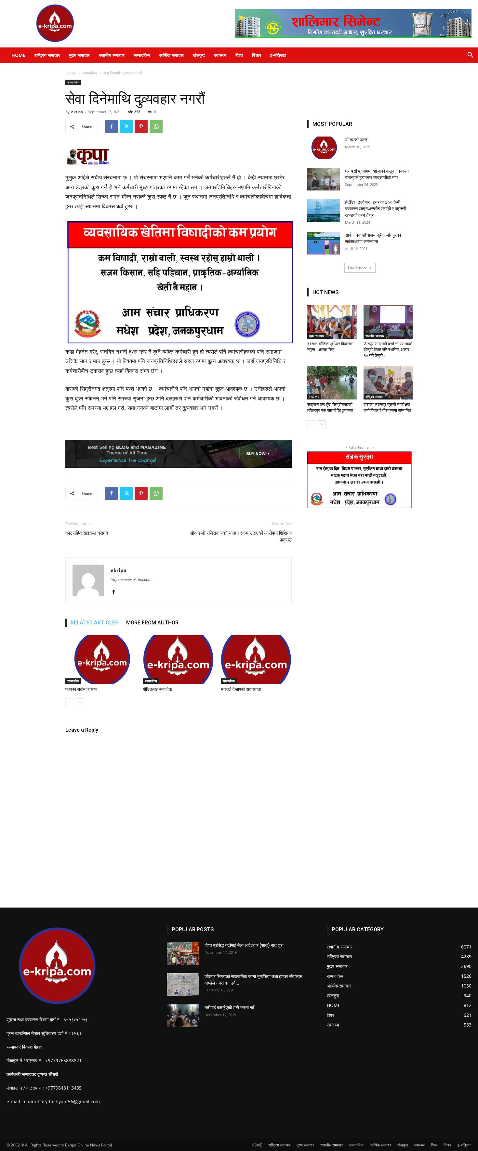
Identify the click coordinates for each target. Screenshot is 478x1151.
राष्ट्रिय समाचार (47, 55)
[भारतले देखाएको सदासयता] (256, 659)
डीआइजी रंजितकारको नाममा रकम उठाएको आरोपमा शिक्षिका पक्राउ (241, 536)
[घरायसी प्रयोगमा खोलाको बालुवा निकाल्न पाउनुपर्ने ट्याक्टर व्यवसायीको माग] (323, 179)
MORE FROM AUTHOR (152, 623)
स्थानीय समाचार (112, 55)
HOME (18, 55)
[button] (470, 56)
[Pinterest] (141, 126)
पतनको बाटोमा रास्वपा (81, 689)
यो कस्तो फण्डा (356, 139)
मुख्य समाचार (79, 55)
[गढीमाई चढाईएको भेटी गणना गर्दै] (183, 1015)
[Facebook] (111, 126)
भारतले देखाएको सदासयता (241, 689)
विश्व (239, 55)
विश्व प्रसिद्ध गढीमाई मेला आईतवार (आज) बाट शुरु (244, 945)
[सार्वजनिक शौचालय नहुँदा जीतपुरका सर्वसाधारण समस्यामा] (323, 243)
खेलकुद (199, 55)
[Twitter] (126, 126)
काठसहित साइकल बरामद (86, 533)
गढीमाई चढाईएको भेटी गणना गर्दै (229, 1007)
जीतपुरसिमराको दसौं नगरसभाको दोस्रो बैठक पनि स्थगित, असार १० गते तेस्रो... (388, 349)
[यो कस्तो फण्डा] (323, 148)
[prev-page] (69, 702)
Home (70, 73)
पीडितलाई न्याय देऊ (157, 689)
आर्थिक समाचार (171, 55)
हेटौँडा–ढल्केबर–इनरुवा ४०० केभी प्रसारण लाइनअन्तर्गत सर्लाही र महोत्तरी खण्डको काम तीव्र (375, 209)
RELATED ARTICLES (94, 623)
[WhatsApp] (156, 126)
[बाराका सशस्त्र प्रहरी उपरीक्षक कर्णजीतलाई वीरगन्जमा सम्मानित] (388, 382)
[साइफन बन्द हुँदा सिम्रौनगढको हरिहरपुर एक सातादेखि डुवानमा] (332, 382)
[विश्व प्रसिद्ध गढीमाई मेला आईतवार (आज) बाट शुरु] (183, 953)
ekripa (77, 111)
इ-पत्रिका (278, 55)
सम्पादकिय (142, 55)
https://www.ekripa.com (131, 579)
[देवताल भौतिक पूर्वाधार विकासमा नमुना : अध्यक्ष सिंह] (332, 322)
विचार (256, 55)
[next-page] (80, 702)
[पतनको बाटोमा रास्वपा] (100, 659)
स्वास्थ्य (220, 55)
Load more (357, 267)
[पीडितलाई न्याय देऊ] (178, 659)
